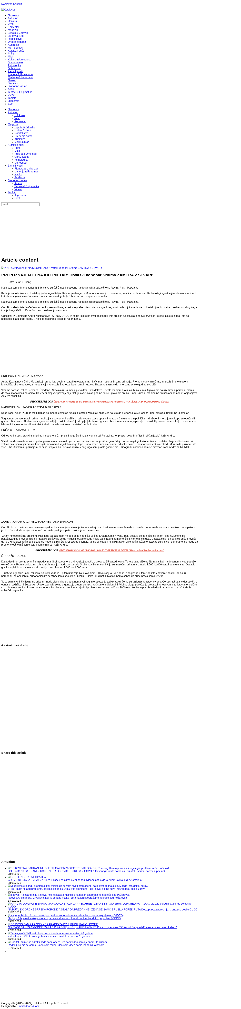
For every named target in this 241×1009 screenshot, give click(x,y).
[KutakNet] (8, 9)
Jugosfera (20, 195)
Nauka (18, 174)
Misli (17, 150)
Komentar (20, 121)
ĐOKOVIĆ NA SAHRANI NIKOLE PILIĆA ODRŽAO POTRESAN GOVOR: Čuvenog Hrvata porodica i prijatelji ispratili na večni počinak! (87, 871)
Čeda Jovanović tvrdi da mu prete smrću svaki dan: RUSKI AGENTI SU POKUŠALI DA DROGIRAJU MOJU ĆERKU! (111, 402)
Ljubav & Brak (22, 130)
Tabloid (12, 192)
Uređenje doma (23, 136)
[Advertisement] (120, 230)
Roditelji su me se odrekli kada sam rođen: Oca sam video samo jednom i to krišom (56, 945)
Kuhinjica (19, 139)
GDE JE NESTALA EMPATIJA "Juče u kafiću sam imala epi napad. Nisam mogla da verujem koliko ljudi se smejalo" (75, 880)
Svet (17, 198)
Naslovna (6, 4)
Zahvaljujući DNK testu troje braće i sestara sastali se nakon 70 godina (49, 936)
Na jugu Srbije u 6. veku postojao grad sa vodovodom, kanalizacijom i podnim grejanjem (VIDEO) (64, 918)
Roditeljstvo (21, 133)
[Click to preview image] (51, 268)
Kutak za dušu (16, 145)
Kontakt (17, 4)
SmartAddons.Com (28, 1006)
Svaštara (19, 177)
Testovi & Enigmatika (26, 186)
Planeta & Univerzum (26, 168)
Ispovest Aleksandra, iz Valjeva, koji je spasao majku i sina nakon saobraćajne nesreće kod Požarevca (67, 897)
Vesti (17, 118)
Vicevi (18, 189)
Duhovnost (20, 162)
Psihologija (21, 159)
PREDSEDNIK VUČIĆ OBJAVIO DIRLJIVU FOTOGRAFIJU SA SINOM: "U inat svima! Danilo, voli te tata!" (111, 550)
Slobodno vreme (17, 180)
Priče (17, 147)
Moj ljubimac (21, 142)
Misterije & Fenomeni (26, 171)
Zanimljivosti (15, 165)
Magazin (13, 124)
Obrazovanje (21, 156)
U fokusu (19, 115)
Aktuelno (13, 112)
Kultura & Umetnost (25, 153)
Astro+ (18, 183)
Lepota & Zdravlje (24, 127)
